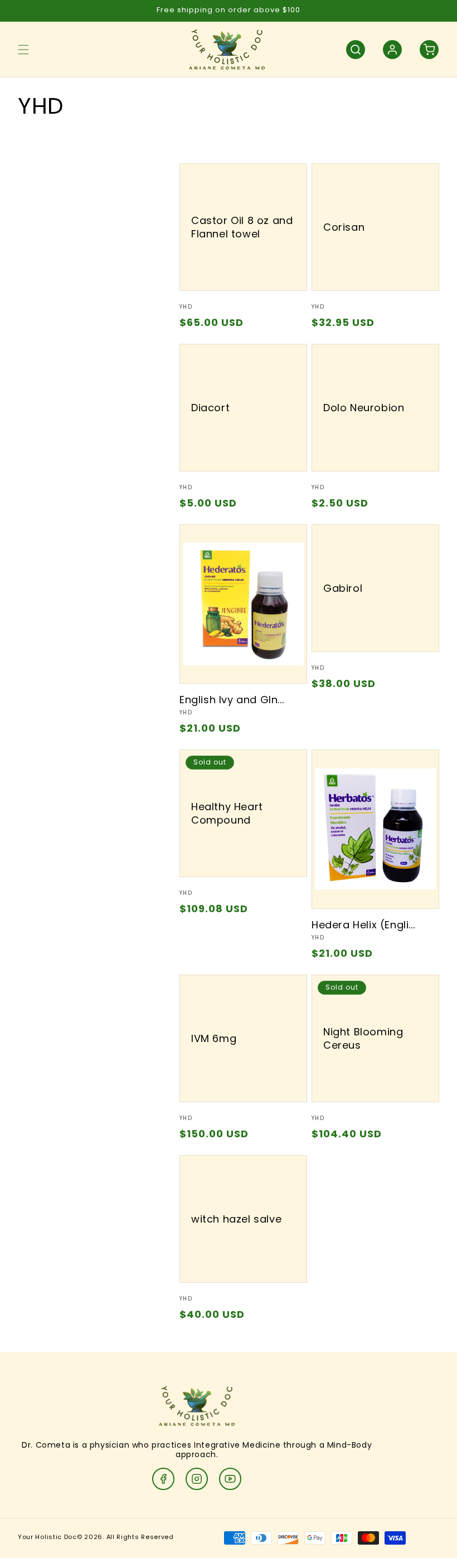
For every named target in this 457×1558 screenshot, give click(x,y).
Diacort (210, 407)
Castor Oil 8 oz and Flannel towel (242, 227)
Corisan (343, 227)
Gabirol (342, 588)
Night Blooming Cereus (363, 1038)
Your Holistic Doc (47, 1536)
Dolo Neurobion (363, 407)
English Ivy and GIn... (231, 699)
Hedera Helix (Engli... (363, 924)
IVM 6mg (213, 1038)
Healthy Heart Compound (227, 813)
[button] (23, 49)
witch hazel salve (236, 1219)
